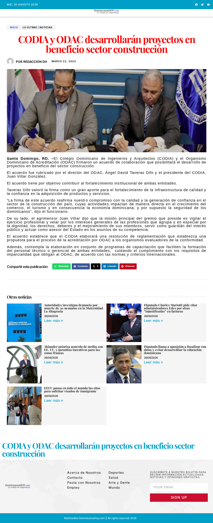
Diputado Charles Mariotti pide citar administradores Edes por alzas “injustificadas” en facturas (170, 308)
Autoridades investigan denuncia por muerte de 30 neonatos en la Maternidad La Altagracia (73, 308)
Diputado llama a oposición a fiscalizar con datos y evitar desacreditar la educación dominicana (175, 350)
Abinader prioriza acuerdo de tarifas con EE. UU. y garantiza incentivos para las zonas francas (73, 350)
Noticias (46, 27)
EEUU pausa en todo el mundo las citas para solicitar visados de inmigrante (72, 389)
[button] (106, 15)
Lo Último (30, 27)
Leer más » (53, 321)
